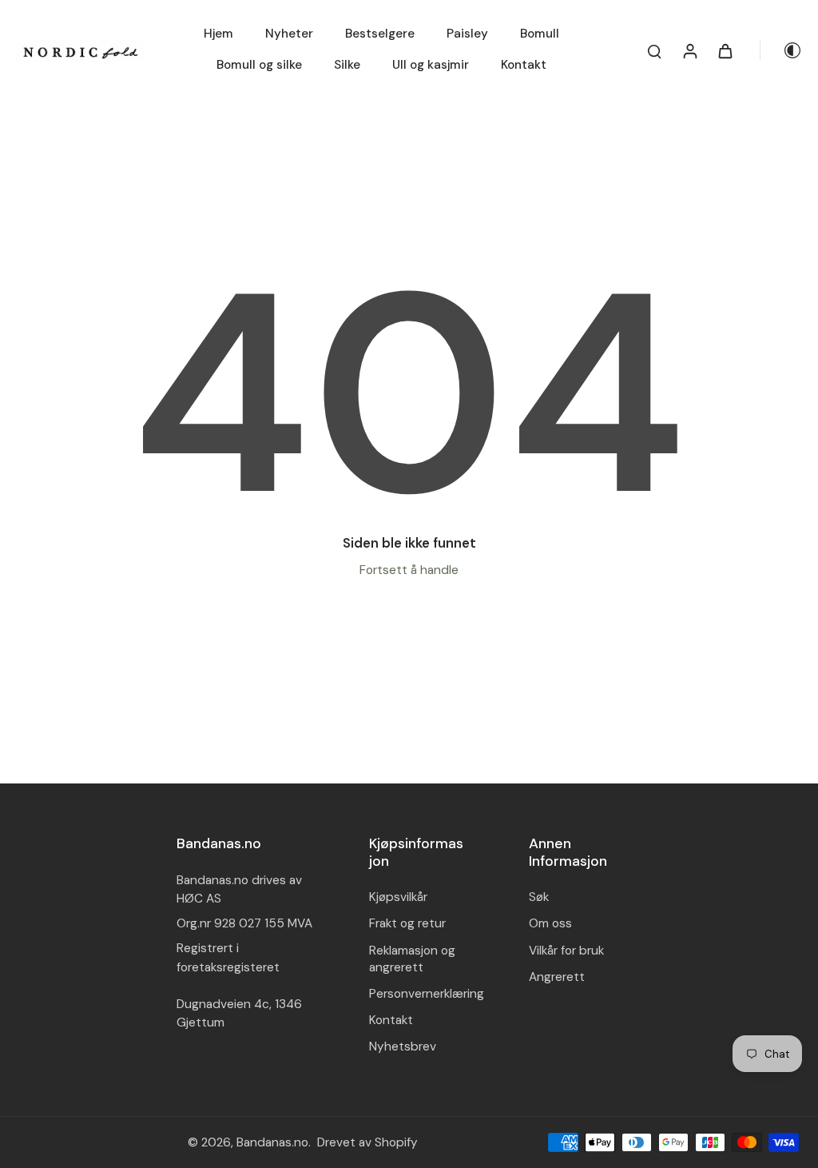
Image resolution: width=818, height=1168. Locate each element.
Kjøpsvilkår (398, 897)
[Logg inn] (689, 50)
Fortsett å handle (409, 570)
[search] (654, 50)
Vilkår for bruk (566, 951)
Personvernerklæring (426, 994)
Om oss (550, 923)
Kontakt (391, 1020)
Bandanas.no (272, 1142)
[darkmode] (781, 50)
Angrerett (557, 977)
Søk (539, 897)
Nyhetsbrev (402, 1046)
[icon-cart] (724, 50)
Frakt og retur (407, 923)
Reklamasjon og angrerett (412, 959)
